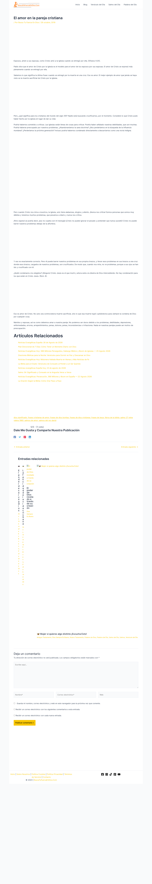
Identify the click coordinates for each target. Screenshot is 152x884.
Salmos (122, 637)
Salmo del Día (114, 637)
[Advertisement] (76, 42)
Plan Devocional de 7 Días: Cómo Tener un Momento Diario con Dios (47, 347)
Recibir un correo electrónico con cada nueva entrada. (39, 715)
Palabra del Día (23, 574)
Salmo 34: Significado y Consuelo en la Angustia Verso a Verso (44, 372)
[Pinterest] (25, 437)
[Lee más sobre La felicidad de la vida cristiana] (23, 466)
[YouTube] (119, 774)
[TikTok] (110, 774)
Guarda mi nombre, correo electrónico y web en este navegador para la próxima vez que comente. (58, 703)
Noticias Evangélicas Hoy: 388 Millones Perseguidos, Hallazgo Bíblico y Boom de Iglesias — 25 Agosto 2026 (64, 351)
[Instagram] (106, 774)
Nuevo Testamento (77, 637)
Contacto (47, 777)
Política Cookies (38, 774)
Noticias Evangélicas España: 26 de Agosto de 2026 (40, 342)
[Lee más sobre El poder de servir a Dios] (19, 466)
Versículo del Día (132, 637)
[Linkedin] (30, 437)
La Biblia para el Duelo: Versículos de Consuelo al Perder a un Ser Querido (49, 364)
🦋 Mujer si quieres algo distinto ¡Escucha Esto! (62, 634)
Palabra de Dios (90, 637)
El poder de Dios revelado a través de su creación (30, 498)
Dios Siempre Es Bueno (19, 531)
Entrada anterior (22, 447)
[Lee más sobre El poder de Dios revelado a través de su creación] (30, 475)
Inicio (12, 774)
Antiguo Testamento (44, 637)
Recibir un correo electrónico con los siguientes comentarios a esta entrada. (48, 709)
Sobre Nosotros (23, 774)
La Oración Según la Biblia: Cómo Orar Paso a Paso (39, 381)
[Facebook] (15, 437)
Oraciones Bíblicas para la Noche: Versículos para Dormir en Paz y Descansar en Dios (54, 355)
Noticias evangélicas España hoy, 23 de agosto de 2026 (42, 368)
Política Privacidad (55, 774)
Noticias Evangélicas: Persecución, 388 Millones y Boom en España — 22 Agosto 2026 (55, 376)
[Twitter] (20, 437)
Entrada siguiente (129, 447)
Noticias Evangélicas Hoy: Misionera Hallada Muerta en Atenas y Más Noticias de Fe (53, 359)
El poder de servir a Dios (19, 490)
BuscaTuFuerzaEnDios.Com (45, 780)
